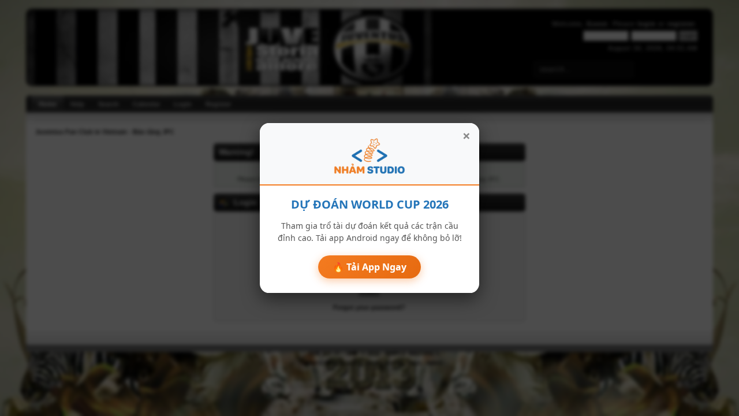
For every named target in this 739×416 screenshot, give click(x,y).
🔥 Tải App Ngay (369, 267)
